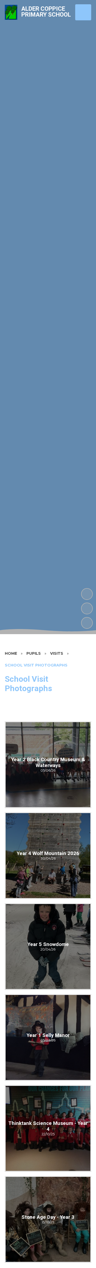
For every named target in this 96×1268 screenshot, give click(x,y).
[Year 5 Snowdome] (48, 946)
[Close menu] (83, 12)
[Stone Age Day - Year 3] (48, 1219)
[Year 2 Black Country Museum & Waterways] (48, 764)
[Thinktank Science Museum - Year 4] (48, 1128)
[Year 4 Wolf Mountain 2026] (48, 855)
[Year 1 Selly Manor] (48, 1037)
